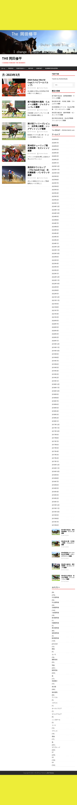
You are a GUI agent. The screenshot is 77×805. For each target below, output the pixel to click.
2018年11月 (55, 387)
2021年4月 (55, 314)
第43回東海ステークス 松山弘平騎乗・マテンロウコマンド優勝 (68, 554)
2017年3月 (55, 455)
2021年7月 (55, 310)
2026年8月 (55, 139)
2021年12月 (55, 297)
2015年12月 (55, 505)
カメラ (54, 654)
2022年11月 (55, 280)
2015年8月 (55, 518)
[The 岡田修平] (38, 53)
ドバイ (54, 725)
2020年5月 (55, 327)
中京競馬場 (55, 597)
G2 (53, 757)
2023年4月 (55, 263)
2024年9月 (55, 216)
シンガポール (56, 720)
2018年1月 (55, 421)
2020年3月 (55, 334)
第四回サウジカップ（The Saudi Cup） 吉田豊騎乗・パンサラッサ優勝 (39, 171)
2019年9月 (55, 354)
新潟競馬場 (55, 618)
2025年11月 (55, 169)
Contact (39, 68)
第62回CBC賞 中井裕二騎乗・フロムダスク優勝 (67, 543)
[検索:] (63, 85)
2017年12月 (55, 424)
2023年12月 (55, 247)
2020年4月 (55, 331)
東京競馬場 (55, 628)
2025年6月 (55, 186)
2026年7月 (55, 143)
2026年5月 (55, 149)
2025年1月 (55, 203)
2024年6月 (55, 227)
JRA (53, 592)
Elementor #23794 (51, 68)
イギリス (54, 703)
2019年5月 (55, 367)
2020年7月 (55, 324)
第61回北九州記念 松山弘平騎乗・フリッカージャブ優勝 (67, 577)
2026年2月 (55, 159)
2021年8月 (55, 307)
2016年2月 (55, 498)
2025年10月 (55, 173)
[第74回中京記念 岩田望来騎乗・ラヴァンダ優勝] (56, 534)
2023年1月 (55, 273)
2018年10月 (55, 391)
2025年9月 (55, 176)
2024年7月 (55, 223)
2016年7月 (55, 481)
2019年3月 (55, 374)
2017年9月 (55, 435)
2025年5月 (55, 190)
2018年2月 (55, 418)
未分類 (54, 687)
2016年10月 (55, 471)
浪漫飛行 (54, 681)
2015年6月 (55, 525)
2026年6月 (55, 146)
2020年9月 (55, 320)
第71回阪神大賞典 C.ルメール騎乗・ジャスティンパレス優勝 (39, 104)
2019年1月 (55, 381)
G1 (53, 752)
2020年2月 (55, 337)
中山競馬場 (55, 602)
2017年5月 (55, 448)
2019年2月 (55, 377)
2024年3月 (55, 237)
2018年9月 (55, 394)
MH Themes (50, 773)
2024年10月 (55, 213)
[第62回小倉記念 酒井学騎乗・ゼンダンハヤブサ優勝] (56, 568)
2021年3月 (55, 317)
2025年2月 (55, 200)
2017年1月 (55, 461)
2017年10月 (55, 431)
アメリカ (54, 697)
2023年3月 (55, 267)
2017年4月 (55, 451)
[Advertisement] (38, 15)
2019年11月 (55, 347)
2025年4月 (55, 193)
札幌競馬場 (55, 623)
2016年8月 (55, 478)
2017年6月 (55, 445)
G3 (53, 762)
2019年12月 (55, 344)
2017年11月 (55, 428)
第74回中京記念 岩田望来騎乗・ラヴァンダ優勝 (67, 531)
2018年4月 (55, 411)
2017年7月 (55, 441)
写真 (53, 665)
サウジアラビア (57, 714)
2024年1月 (55, 243)
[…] (40, 93)
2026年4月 (55, 153)
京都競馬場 (55, 607)
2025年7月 (55, 183)
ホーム (3, 68)
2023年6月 (55, 257)
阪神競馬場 (55, 638)
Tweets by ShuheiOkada (59, 79)
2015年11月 (55, 508)
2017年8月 (55, 438)
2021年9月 (55, 304)
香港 (53, 736)
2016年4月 (55, 492)
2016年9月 (55, 475)
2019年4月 (55, 371)
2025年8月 (55, 180)
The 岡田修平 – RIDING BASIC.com (63, 130)
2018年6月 (55, 404)
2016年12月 (55, 465)
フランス (54, 731)
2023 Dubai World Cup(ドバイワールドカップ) (38, 82)
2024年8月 (55, 220)
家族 (53, 649)
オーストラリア (57, 708)
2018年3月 (55, 414)
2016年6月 (55, 485)
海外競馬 (54, 692)
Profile (10, 68)
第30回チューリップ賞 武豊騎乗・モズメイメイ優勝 (39, 148)
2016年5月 (55, 488)
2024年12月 (55, 206)
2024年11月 (55, 210)
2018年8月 (55, 398)
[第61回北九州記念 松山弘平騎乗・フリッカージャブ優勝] (56, 580)
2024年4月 (55, 233)
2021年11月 (55, 300)
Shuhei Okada (43, 88)
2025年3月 (55, 196)
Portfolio (20, 68)
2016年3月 (55, 495)
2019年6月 (55, 364)
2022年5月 (55, 294)
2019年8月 (55, 357)
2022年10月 (55, 284)
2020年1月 (55, 341)
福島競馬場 (55, 633)
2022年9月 (55, 287)
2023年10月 (55, 253)
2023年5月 (55, 260)
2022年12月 (55, 277)
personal (54, 644)
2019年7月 (55, 361)
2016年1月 (55, 502)
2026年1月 (55, 163)
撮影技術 (54, 659)
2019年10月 (55, 351)
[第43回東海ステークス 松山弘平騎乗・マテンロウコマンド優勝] (56, 557)
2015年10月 (55, 512)
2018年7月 (55, 401)
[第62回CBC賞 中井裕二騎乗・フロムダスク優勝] (56, 545)
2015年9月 (55, 515)
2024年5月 (55, 230)
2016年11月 (55, 468)
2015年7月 (55, 522)
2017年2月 (55, 458)
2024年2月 (55, 240)
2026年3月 (55, 156)
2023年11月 (55, 250)
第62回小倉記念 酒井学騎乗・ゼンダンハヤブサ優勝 (67, 566)
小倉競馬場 (55, 613)
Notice (30, 68)
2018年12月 (55, 384)
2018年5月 (55, 408)
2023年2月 (55, 270)
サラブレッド (56, 747)
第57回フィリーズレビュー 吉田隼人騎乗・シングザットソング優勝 (39, 126)
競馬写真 (54, 670)
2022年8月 (55, 290)
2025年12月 (55, 166)
